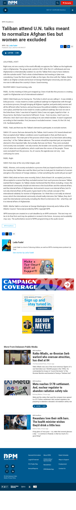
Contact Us (62, 468)
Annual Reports (33, 468)
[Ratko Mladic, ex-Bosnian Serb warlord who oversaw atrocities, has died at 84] (17, 357)
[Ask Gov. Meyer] (38, 324)
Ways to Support (64, 459)
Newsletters (47, 465)
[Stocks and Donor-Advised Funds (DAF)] (38, 266)
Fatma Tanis (36, 428)
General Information (34, 455)
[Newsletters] (38, 303)
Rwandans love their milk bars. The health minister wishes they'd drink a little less (51, 422)
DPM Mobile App (49, 469)
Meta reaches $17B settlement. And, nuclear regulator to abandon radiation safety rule (51, 387)
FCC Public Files (33, 464)
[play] (5, 10)
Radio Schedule (63, 455)
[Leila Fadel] (6, 245)
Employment (63, 464)
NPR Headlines (7, 22)
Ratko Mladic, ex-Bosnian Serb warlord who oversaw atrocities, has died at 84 (51, 357)
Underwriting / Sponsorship (48, 459)
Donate (68, 3)
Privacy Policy (12, 478)
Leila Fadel (13, 46)
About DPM (47, 455)
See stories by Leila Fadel (23, 252)
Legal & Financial (33, 459)
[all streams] (73, 10)
